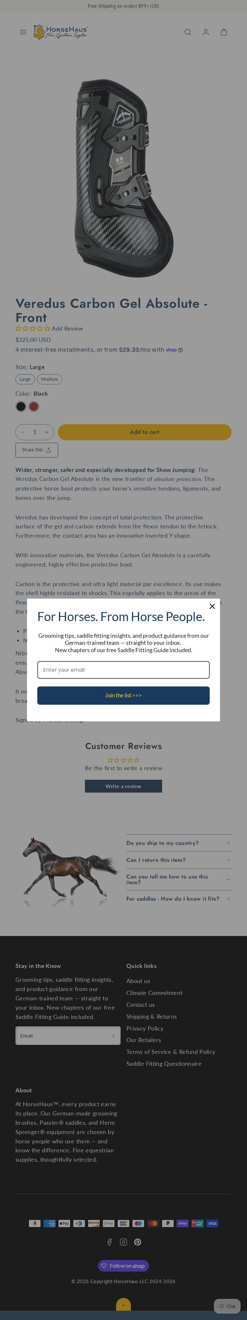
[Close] (212, 606)
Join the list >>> (123, 695)
